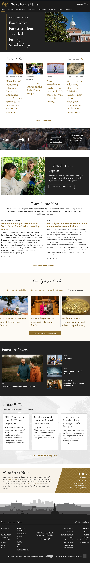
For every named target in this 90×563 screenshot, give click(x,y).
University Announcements (19, 17)
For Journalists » (56, 142)
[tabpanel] (45, 316)
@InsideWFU (77, 138)
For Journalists (52, 9)
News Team (69, 9)
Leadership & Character (14, 77)
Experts (61, 9)
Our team (38, 484)
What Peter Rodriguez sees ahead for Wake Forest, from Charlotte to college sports (20, 226)
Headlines (10, 9)
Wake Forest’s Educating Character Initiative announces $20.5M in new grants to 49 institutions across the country (14, 96)
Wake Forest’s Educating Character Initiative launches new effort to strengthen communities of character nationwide (74, 96)
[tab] (17, 290)
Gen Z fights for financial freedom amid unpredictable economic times (67, 225)
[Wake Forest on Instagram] (48, 539)
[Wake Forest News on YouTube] (83, 474)
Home (3, 9)
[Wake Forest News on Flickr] (79, 474)
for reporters (12, 479)
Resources (31, 9)
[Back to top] (84, 556)
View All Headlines (43, 121)
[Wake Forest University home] (4, 4)
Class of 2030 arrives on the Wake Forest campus (34, 88)
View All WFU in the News (43, 265)
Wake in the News (20, 9)
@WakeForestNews (77, 135)
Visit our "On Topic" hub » (61, 187)
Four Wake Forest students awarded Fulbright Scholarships (22, 34)
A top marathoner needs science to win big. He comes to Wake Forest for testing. (55, 91)
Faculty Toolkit (42, 9)
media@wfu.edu (56, 139)
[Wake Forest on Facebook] (41, 539)
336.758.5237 (56, 137)
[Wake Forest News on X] (86, 474)
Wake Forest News (24, 4)
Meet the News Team (80, 483)
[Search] (82, 59)
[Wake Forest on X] (45, 539)
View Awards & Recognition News (45, 333)
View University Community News (43, 456)
